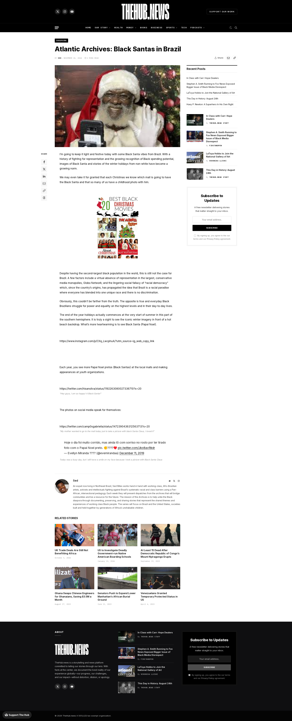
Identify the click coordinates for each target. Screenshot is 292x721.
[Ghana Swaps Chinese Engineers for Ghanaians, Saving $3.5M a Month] (74, 578)
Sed (59, 58)
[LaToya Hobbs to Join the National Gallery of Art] (195, 157)
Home (88, 27)
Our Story (101, 27)
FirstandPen (215, 146)
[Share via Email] (228, 58)
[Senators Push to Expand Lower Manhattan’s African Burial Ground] (117, 578)
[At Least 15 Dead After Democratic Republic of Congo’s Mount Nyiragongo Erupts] (160, 535)
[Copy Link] (234, 58)
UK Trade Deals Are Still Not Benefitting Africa (71, 552)
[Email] (44, 183)
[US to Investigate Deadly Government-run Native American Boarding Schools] (117, 535)
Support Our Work (222, 11)
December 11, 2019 (131, 453)
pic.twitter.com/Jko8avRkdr (136, 448)
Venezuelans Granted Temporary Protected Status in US (159, 596)
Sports (170, 27)
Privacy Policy (213, 239)
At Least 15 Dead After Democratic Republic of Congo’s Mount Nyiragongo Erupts (160, 553)
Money (130, 27)
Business (156, 27)
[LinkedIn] (44, 176)
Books (143, 27)
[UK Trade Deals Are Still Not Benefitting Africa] (74, 535)
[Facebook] (44, 162)
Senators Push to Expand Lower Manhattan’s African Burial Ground (117, 596)
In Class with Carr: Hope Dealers (203, 78)
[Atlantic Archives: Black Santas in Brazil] (117, 106)
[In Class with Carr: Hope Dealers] (195, 120)
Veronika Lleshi (217, 161)
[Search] (235, 27)
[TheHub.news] (146, 11)
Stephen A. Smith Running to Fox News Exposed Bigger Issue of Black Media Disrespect (221, 137)
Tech (184, 27)
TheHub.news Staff (219, 123)
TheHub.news (69, 715)
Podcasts (196, 27)
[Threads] (44, 198)
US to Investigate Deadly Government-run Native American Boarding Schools (114, 553)
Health (118, 27)
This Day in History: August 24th (202, 98)
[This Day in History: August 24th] (195, 174)
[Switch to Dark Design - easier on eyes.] (231, 27)
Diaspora (61, 40)
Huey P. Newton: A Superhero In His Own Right (210, 104)
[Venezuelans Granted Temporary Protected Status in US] (160, 578)
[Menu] (57, 27)
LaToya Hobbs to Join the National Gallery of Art (211, 92)
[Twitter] (44, 169)
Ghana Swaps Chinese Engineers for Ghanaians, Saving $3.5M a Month (74, 596)
